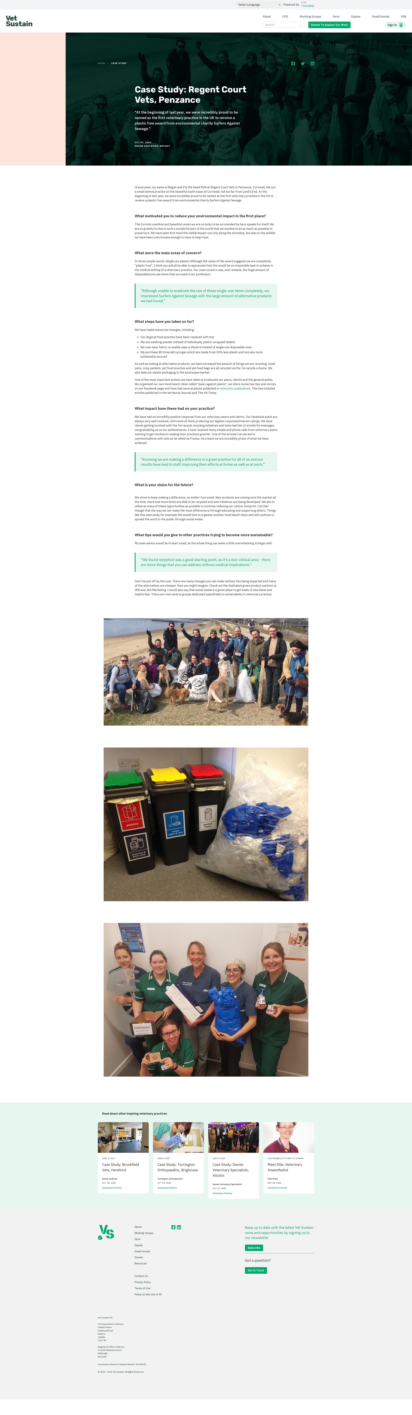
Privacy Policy (143, 1282)
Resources (141, 1263)
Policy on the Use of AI (148, 1294)
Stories (139, 1257)
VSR (403, 16)
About (267, 16)
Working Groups (310, 16)
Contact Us (141, 1276)
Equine (355, 16)
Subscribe (254, 1247)
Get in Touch (256, 1270)
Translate (307, 6)
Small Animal (380, 16)
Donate (329, 25)
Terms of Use (142, 1288)
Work (101, 63)
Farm (336, 16)
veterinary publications (235, 388)
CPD (285, 16)
